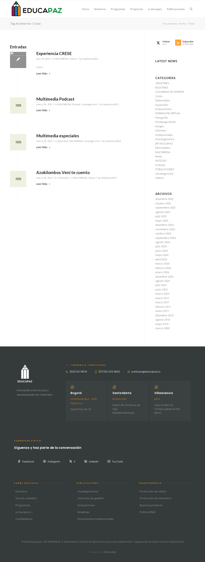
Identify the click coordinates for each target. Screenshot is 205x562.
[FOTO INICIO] (18, 105)
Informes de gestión (91, 498)
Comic (159, 96)
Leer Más (41, 73)
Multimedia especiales (57, 135)
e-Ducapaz (23, 512)
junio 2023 (161, 289)
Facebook (28, 461)
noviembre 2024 (165, 229)
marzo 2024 (162, 263)
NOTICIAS (161, 160)
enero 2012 (162, 298)
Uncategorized (89, 104)
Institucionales (164, 135)
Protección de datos (153, 491)
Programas (22, 505)
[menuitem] (85, 9)
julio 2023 (161, 285)
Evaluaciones (163, 109)
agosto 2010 (162, 319)
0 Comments (61, 177)
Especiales (63, 141)
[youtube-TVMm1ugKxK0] (18, 60)
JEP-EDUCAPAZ (164, 143)
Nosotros (21, 491)
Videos (73, 58)
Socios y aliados (26, 498)
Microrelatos (163, 148)
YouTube (117, 461)
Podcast (76, 104)
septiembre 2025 (165, 207)
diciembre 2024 (164, 225)
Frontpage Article (165, 122)
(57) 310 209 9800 (109, 371)
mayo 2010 (161, 324)
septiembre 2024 (165, 238)
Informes (160, 130)
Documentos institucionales (96, 519)
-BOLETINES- (162, 83)
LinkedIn (93, 461)
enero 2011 (162, 311)
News (158, 156)
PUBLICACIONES (164, 169)
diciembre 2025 (164, 199)
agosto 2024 (162, 242)
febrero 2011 (163, 306)
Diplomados (162, 100)
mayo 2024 (161, 255)
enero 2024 (162, 272)
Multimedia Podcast (55, 98)
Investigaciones (164, 139)
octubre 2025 (163, 203)
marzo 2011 (162, 302)
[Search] (191, 9)
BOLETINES (161, 87)
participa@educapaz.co (146, 371)
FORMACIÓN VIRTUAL (167, 113)
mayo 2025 (161, 220)
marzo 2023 (162, 293)
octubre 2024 (163, 233)
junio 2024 (161, 250)
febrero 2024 (163, 268)
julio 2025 (161, 216)
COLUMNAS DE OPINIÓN (169, 92)
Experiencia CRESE (54, 53)
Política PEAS (147, 512)
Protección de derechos (155, 498)
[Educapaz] (36, 9)
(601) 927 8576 (78, 371)
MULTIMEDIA (61, 58)
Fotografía (161, 117)
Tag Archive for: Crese (25, 23)
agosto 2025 (162, 212)
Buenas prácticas (151, 505)
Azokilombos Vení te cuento (63, 172)
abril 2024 (161, 259)
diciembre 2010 (164, 315)
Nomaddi (110, 552)
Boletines (84, 512)
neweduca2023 (90, 58)
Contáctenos (23, 519)
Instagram (54, 461)
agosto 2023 (162, 281)
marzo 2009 (162, 328)
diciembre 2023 (164, 276)
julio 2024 (161, 246)
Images (159, 126)
